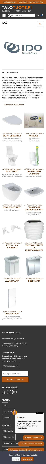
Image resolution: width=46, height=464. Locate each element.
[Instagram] (9, 392)
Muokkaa (16, 459)
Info (5, 405)
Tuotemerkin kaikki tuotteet (14, 104)
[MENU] (4, 15)
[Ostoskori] (38, 15)
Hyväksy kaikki (27, 459)
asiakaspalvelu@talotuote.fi (13, 338)
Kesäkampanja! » (10, 2)
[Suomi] (42, 15)
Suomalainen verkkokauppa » (31, 2)
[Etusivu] (16, 11)
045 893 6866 (12, 346)
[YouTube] (14, 392)
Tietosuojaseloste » (11, 366)
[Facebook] (4, 392)
